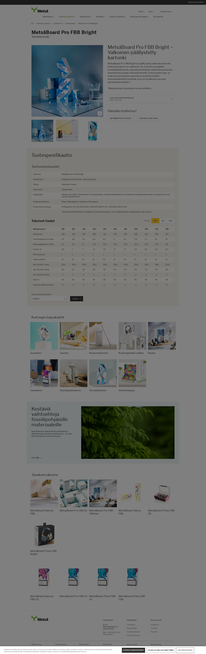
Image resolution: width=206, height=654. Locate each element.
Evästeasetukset (185, 650)
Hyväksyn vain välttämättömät (161, 650)
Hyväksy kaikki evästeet (133, 650)
